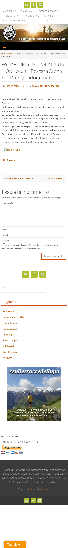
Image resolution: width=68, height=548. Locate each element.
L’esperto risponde (47, 11)
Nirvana (33, 487)
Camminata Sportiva (14, 20)
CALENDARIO (9, 11)
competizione (10, 321)
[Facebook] (33, 5)
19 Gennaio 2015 (34, 85)
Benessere (35, 20)
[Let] (27, 5)
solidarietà (10, 53)
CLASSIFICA (26, 11)
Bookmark (12, 159)
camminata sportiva (13, 315)
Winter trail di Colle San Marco (19, 176)
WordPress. (45, 487)
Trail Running (31, 15)
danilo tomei (13, 85)
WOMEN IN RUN (55, 176)
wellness (7, 356)
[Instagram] (40, 5)
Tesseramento (11, 15)
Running (48, 15)
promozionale (10, 327)
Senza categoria (11, 338)
